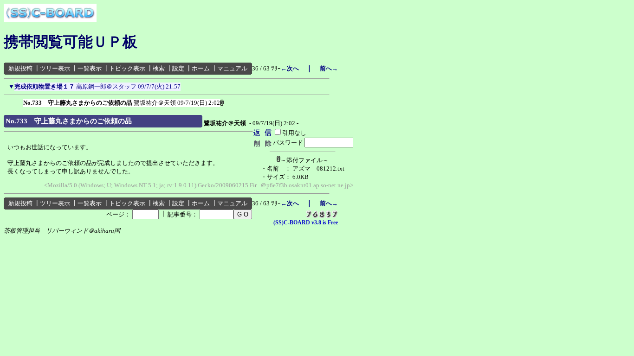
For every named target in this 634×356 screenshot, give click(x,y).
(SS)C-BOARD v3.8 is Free (305, 222)
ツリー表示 (55, 68)
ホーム (201, 68)
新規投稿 (20, 68)
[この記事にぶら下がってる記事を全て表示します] (18, 101)
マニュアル (232, 68)
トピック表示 (127, 68)
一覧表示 (90, 68)
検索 (159, 68)
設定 (178, 68)
